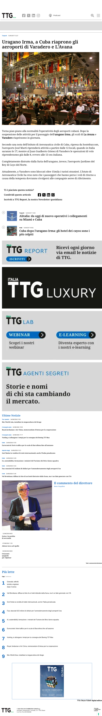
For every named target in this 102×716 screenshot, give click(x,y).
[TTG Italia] (9, 15)
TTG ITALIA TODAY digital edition (89, 700)
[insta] (37, 15)
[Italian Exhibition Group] (97, 710)
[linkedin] (33, 15)
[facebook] (23, 15)
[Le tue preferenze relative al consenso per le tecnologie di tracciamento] (98, 714)
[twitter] (28, 15)
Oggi (3, 576)
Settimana (8, 576)
